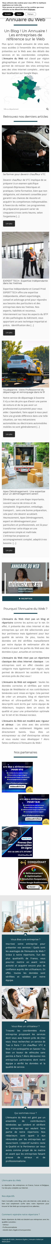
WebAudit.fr (6, 1242)
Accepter (8, 14)
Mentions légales (22, 1239)
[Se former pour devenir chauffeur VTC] (25, 148)
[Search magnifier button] (47, 109)
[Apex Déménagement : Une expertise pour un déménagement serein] (25, 465)
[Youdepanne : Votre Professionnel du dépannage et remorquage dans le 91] (25, 364)
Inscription (26, 598)
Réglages (31, 9)
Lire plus (9, 223)
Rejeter (19, 14)
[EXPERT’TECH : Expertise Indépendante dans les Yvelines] (25, 255)
